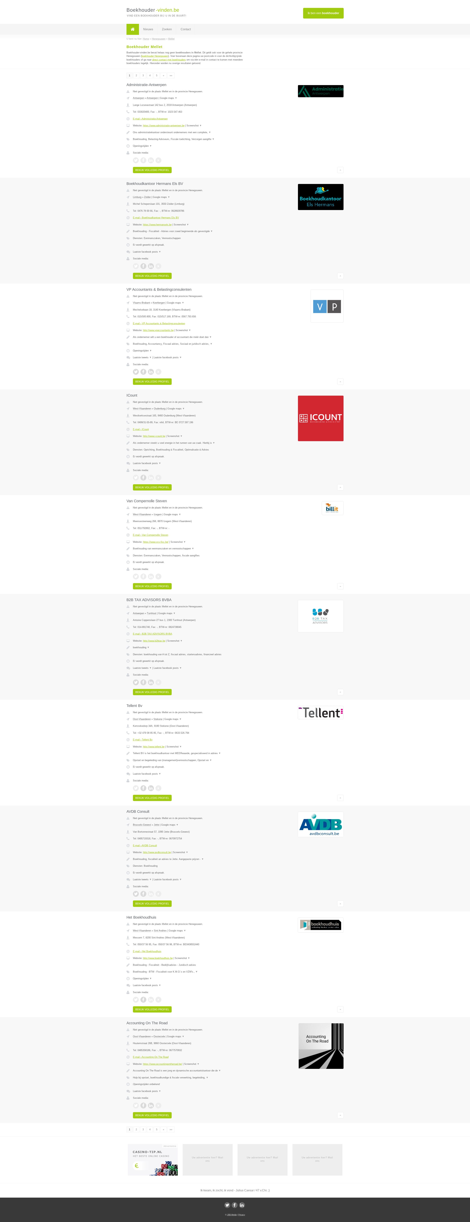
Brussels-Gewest (142, 824)
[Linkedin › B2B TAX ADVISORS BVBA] (151, 682)
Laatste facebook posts (147, 251)
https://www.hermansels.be (157, 224)
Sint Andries (160, 930)
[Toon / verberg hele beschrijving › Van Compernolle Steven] (189, 548)
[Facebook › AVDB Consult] (143, 894)
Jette (156, 824)
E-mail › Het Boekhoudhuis (147, 951)
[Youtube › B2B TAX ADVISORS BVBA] (158, 682)
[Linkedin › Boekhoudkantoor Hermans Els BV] (151, 266)
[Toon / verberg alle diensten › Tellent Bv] (189, 760)
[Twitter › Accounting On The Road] (136, 1105)
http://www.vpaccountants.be (158, 330)
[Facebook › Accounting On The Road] (143, 1105)
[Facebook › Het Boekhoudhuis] (143, 1000)
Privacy (241, 1215)
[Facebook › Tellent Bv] (143, 788)
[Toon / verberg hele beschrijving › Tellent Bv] (189, 753)
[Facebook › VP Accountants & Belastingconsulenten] (143, 372)
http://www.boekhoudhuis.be (158, 958)
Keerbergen (159, 302)
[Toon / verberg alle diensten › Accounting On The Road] (189, 1077)
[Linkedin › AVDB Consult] (151, 894)
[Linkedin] (242, 1205)
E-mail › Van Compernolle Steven (150, 535)
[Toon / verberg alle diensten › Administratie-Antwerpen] (189, 139)
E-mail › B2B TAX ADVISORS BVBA (152, 633)
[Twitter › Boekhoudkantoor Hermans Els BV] (136, 266)
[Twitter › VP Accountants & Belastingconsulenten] (136, 372)
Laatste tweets (142, 357)
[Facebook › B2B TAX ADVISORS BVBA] (143, 682)
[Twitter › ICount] (136, 478)
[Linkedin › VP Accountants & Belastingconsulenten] (151, 372)
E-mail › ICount (141, 429)
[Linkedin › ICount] (151, 478)
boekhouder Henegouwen (155, 56)
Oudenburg (159, 408)
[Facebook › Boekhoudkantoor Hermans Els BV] (143, 266)
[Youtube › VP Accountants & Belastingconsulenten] (158, 372)
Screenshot (194, 125)
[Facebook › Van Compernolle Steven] (143, 576)
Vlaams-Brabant (141, 302)
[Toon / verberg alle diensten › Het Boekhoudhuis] (189, 972)
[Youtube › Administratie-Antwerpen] (158, 160)
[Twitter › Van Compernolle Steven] (136, 576)
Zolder (147, 197)
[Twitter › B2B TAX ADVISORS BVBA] (136, 682)
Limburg (137, 197)
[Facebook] (235, 1205)
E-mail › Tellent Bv (143, 739)
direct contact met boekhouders (169, 59)
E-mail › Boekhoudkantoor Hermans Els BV (156, 217)
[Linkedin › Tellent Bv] (151, 788)
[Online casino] (155, 1161)
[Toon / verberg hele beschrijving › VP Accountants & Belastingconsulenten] (189, 337)
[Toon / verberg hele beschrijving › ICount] (189, 443)
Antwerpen (138, 98)
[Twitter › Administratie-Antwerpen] (136, 160)
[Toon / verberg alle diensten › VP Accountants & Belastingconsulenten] (189, 344)
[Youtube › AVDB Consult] (158, 894)
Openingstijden (142, 146)
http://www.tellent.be (153, 746)
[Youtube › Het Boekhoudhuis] (158, 1000)
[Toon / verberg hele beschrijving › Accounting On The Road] (189, 1071)
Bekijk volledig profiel (152, 170)
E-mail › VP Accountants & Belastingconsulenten (159, 323)
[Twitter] (227, 1205)
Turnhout (151, 613)
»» (171, 75)
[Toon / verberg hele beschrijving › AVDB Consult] (189, 859)
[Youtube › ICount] (158, 478)
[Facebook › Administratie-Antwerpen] (143, 160)
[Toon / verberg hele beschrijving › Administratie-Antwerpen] (189, 132)
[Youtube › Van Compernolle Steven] (158, 576)
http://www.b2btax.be (154, 640)
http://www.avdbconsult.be (157, 852)
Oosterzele (159, 1036)
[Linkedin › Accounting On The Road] (151, 1105)
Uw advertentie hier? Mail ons (207, 1159)
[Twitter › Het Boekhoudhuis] (136, 1000)
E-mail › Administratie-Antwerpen (150, 118)
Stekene (157, 719)
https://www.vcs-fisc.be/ (156, 542)
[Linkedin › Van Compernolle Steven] (151, 576)
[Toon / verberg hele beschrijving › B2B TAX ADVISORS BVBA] (189, 647)
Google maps (168, 98)
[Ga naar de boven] (340, 170)
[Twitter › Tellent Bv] (136, 788)
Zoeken (167, 29)
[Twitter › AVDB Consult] (136, 894)
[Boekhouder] (132, 29)
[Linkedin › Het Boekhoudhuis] (151, 1000)
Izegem (158, 514)
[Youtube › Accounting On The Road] (158, 1105)
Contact (186, 29)
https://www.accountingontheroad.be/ (162, 1064)
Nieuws (148, 29)
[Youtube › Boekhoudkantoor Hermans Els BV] (158, 266)
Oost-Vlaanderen (142, 719)
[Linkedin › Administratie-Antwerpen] (151, 160)
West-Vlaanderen (142, 408)
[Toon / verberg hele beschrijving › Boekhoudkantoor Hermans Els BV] (189, 231)
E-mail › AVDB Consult (145, 845)
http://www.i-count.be (154, 436)
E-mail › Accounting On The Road (151, 1057)
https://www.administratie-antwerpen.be (164, 125)
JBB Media (232, 1215)
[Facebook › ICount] (143, 478)
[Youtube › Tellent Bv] (158, 788)
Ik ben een (323, 13)
